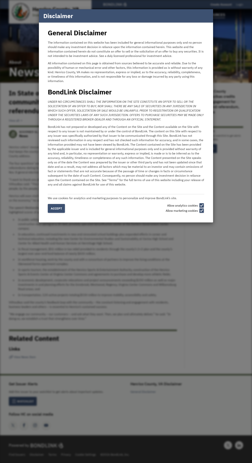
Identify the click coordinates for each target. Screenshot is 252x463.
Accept (56, 208)
